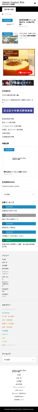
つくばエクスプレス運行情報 (11, 126)
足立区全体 (6, 313)
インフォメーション (8, 309)
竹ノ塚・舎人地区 (8, 316)
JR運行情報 (6, 133)
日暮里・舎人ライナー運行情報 (12, 129)
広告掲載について (5, 295)
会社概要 (4, 265)
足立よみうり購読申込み (5, 284)
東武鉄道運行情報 (8, 119)
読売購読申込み (5, 290)
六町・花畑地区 (7, 320)
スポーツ (5, 334)
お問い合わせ (5, 278)
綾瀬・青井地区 (7, 327)
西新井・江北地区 (8, 323)
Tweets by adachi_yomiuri (10, 186)
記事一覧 (4, 262)
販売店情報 (5, 268)
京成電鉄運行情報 (8, 137)
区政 (3, 338)
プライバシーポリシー (5, 272)
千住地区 (5, 331)
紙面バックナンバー (8, 345)
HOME (4, 259)
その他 (4, 341)
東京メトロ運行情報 (8, 122)
